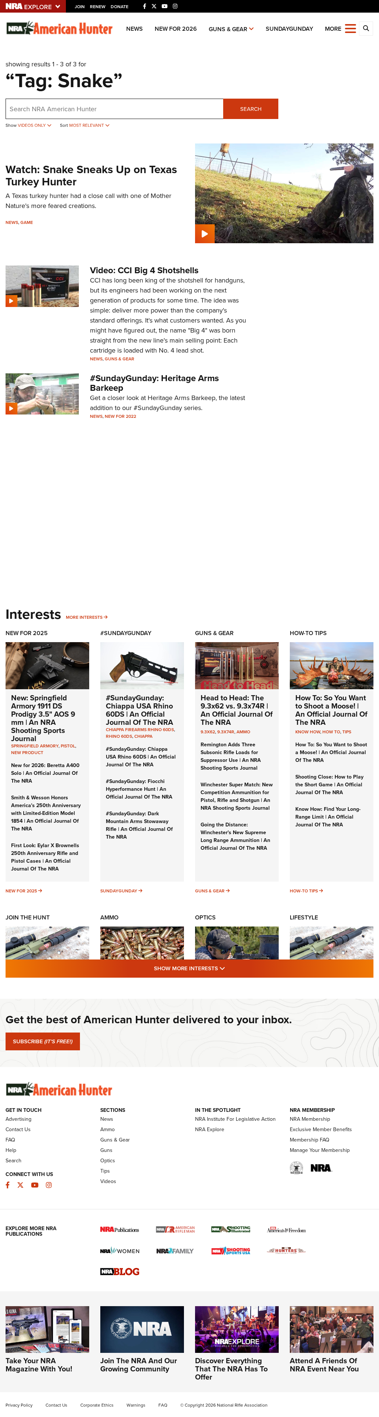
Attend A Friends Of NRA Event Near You (324, 1364)
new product (27, 752)
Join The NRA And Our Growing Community (138, 1364)
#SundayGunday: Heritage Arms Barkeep (154, 382)
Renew (97, 6)
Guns (106, 1150)
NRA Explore (209, 1129)
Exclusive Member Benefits (321, 1129)
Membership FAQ (309, 1140)
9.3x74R (225, 732)
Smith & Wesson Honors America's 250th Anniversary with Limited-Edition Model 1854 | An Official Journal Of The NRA (46, 813)
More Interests (84, 617)
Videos (108, 1181)
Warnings (136, 1405)
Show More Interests (229, 968)
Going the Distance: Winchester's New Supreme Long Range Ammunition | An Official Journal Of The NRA (235, 836)
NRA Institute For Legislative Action (235, 1119)
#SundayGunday (125, 633)
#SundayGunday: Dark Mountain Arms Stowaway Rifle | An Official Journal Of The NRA (139, 825)
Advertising (18, 1119)
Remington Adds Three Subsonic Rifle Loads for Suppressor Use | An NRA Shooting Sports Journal (231, 756)
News (134, 28)
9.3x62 (208, 732)
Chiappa (143, 736)
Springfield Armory (34, 746)
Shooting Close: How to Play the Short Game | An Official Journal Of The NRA (329, 784)
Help (11, 1150)
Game (26, 222)
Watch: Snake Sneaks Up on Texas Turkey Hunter (91, 175)
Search (251, 109)
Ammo (243, 732)
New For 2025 (27, 633)
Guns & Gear (228, 29)
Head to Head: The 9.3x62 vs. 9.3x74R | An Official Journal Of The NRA (237, 710)
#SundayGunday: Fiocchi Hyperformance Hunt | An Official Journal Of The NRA (139, 789)
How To (331, 732)
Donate (119, 6)
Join (80, 6)
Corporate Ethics (97, 1405)
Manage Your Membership (320, 1150)
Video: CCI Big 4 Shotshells (144, 270)
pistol (68, 746)
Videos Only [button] (32, 125)
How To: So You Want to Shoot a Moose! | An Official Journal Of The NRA (331, 710)
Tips (346, 732)
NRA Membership (310, 1119)
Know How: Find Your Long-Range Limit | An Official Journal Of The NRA (327, 817)
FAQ (10, 1140)
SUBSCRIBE (43, 1041)
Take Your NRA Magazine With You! (39, 1364)
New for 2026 (176, 28)
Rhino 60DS (119, 736)
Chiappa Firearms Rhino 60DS (140, 729)
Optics (205, 917)
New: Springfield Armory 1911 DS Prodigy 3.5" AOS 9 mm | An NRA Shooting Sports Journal (43, 718)
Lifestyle (304, 917)
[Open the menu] (350, 28)
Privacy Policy (19, 1405)
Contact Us (18, 1129)
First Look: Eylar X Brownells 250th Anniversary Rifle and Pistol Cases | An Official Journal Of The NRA (45, 857)
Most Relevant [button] (87, 125)
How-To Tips (308, 633)
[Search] (366, 29)
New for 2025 (21, 891)
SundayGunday (289, 28)
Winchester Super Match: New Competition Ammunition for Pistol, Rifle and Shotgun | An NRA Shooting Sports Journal (237, 796)
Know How (307, 732)
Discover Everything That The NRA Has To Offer (231, 1369)
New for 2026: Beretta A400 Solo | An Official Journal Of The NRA (45, 773)
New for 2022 (120, 416)
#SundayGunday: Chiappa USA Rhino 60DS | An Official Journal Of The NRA (139, 710)
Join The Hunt (28, 917)
